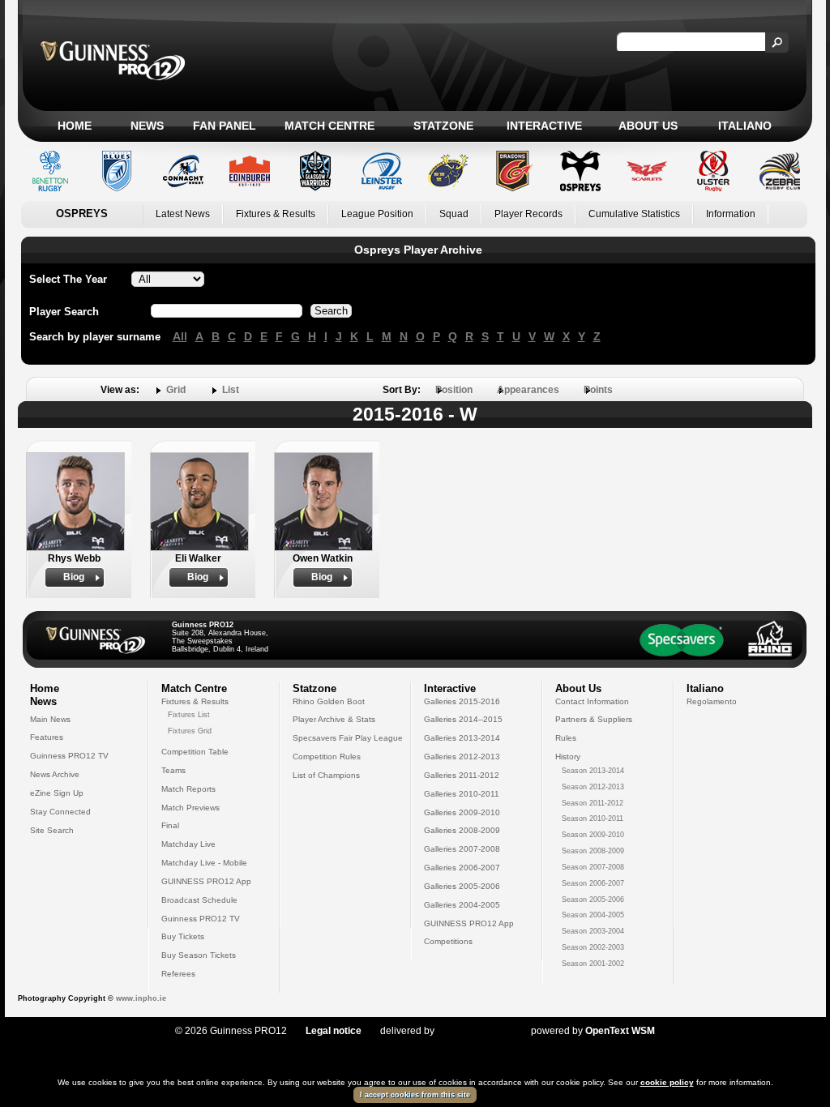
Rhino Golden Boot (329, 701)
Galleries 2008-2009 (462, 830)
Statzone (443, 125)
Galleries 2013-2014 (462, 737)
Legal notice (334, 1030)
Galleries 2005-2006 (462, 886)
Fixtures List (189, 715)
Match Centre (329, 125)
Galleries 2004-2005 (462, 904)
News (147, 125)
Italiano (745, 125)
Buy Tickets (182, 936)
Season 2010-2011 (592, 818)
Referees (178, 973)
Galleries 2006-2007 (462, 867)
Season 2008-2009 (593, 851)
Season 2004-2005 (593, 915)
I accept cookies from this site (415, 1095)
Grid (176, 390)
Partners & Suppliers (593, 719)
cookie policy (667, 1082)
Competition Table (195, 751)
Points (598, 390)
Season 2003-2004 (593, 931)
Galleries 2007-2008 (462, 848)
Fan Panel (224, 125)
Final (170, 825)
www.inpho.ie (141, 998)
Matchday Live (188, 844)
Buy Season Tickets (198, 955)
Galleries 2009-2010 (462, 812)
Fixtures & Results (275, 214)
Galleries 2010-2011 (461, 793)
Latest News (183, 214)
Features (46, 737)
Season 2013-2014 (593, 771)
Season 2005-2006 (593, 899)
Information (730, 214)
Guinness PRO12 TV (69, 755)
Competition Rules (327, 756)
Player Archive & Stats (334, 719)
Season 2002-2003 (593, 947)
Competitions (448, 941)
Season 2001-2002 (593, 964)
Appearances (528, 390)
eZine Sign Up (56, 793)
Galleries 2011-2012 (461, 775)
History (567, 756)
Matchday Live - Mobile (204, 862)
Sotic (474, 1030)
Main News (50, 719)
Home (75, 125)
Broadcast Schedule (199, 899)
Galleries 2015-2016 (462, 701)
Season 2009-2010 (593, 835)
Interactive (544, 125)
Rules (565, 737)
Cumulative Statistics (634, 214)
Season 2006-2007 (593, 883)
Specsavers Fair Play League (348, 737)
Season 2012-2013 (593, 787)
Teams (173, 770)
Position (454, 390)
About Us (648, 125)
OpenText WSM (620, 1030)
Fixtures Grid (190, 731)
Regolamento (712, 701)
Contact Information (592, 701)
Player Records (528, 214)
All (180, 336)
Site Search (52, 830)
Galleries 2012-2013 (462, 756)
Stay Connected (60, 811)
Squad (453, 214)
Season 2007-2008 (593, 867)
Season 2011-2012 (592, 803)
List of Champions (326, 775)
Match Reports (188, 788)
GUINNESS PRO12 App (206, 881)
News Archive (54, 774)
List (230, 390)
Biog (73, 577)
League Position (377, 214)
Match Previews (190, 807)
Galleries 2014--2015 (463, 719)
